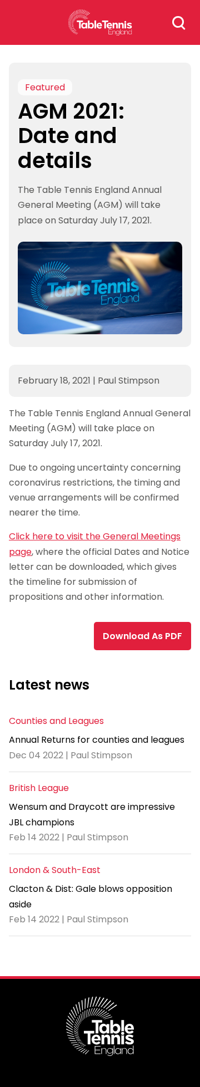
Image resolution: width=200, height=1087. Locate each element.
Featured (45, 87)
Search (179, 23)
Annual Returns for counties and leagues (96, 739)
